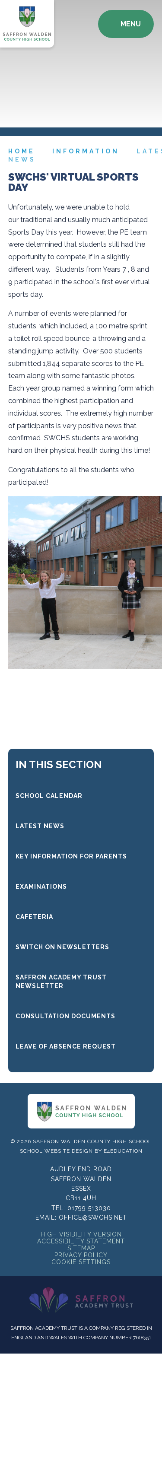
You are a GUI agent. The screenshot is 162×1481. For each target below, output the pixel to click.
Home (21, 151)
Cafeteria (34, 916)
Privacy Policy (81, 1255)
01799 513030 (89, 1208)
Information (85, 151)
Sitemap (81, 1248)
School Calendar (49, 795)
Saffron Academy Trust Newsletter (61, 981)
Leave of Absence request (66, 1046)
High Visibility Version (81, 1234)
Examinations (41, 886)
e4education (123, 1151)
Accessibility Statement (81, 1241)
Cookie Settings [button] (81, 1262)
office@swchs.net (93, 1217)
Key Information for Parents (71, 856)
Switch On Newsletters (62, 947)
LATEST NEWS (40, 826)
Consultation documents (65, 1016)
